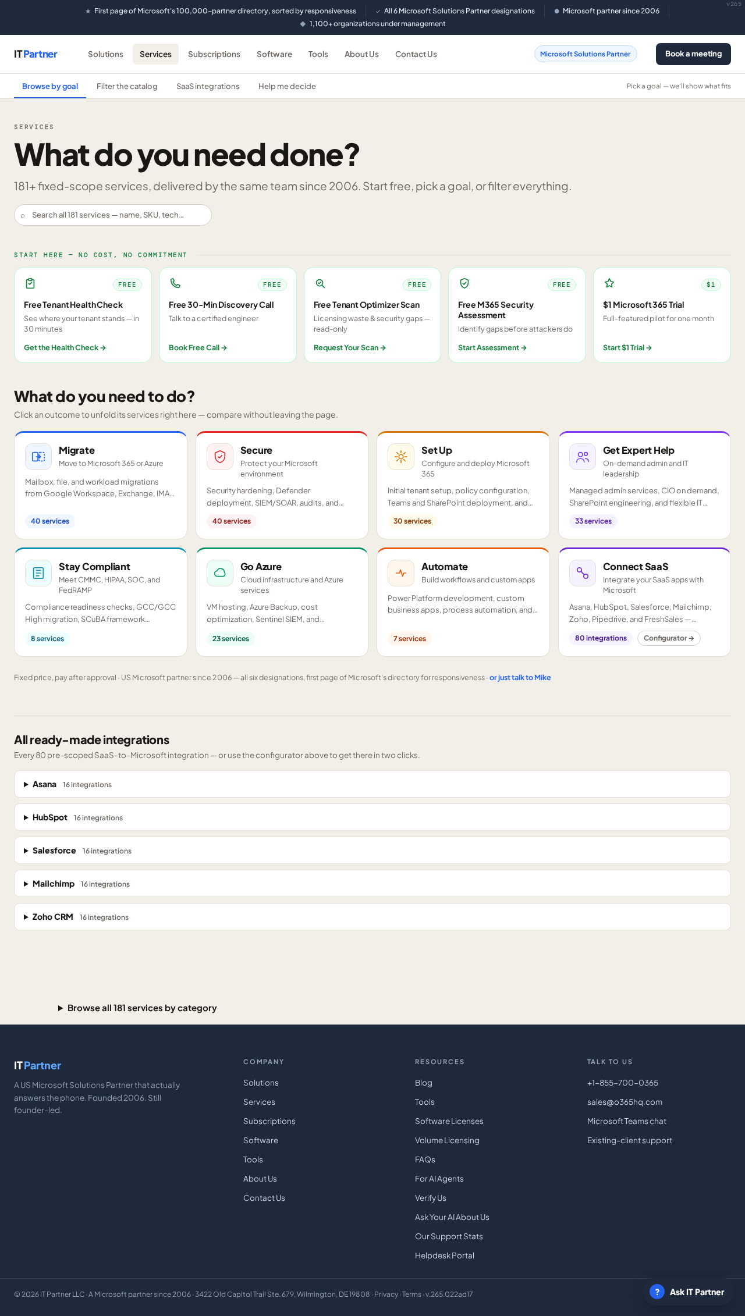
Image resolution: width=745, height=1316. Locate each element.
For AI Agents (439, 1178)
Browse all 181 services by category (142, 1007)
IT (36, 53)
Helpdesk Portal (444, 1255)
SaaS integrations (208, 86)
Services (156, 54)
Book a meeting (693, 53)
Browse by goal (50, 86)
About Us (362, 54)
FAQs (425, 1159)
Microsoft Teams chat (626, 1121)
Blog (423, 1082)
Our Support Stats (449, 1236)
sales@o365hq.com (624, 1102)
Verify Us (430, 1198)
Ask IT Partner (690, 1291)
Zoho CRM (81, 916)
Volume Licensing (447, 1140)
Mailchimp (81, 883)
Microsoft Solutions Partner (585, 53)
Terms (411, 1294)
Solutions (105, 54)
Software (274, 54)
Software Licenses (449, 1121)
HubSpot (78, 817)
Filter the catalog (127, 86)
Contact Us (416, 54)
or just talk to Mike (520, 677)
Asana (72, 783)
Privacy (386, 1294)
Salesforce (82, 850)
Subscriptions (214, 54)
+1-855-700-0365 (622, 1082)
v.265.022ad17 (449, 1294)
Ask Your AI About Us (452, 1217)
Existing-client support (629, 1140)
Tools (318, 54)
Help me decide (287, 86)
